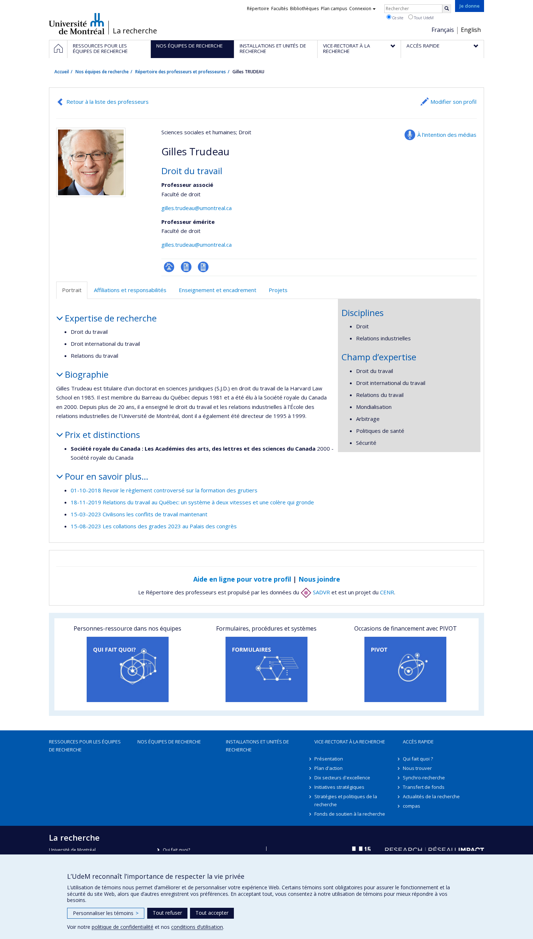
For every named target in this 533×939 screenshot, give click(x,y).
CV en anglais (203, 266)
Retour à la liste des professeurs (107, 101)
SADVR (320, 592)
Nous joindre (319, 579)
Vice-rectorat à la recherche (349, 741)
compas (411, 806)
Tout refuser (167, 912)
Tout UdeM (423, 17)
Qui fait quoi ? (418, 758)
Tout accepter (211, 912)
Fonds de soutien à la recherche (349, 814)
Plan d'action (328, 768)
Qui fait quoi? (176, 850)
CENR (387, 592)
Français (442, 30)
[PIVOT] (405, 669)
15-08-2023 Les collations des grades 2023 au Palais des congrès (154, 526)
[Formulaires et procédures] (266, 669)
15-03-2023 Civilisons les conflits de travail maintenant (139, 514)
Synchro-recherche (424, 777)
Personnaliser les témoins (106, 913)
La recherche (135, 30)
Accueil (61, 72)
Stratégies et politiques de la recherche (345, 800)
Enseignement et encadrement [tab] (217, 290)
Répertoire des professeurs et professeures (180, 72)
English (471, 30)
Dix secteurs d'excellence (342, 777)
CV (186, 266)
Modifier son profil (453, 101)
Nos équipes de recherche (102, 72)
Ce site (397, 17)
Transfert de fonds (424, 787)
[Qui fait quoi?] (127, 669)
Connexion (360, 8)
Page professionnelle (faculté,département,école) (169, 266)
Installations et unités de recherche (257, 745)
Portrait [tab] (72, 290)
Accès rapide (418, 741)
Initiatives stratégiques (339, 787)
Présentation (328, 758)
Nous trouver (417, 768)
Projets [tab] (278, 290)
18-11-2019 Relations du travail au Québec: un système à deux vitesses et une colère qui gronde (192, 502)
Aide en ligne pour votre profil (242, 579)
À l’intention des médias (446, 134)
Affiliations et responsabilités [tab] (130, 290)
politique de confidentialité (122, 926)
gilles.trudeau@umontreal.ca (196, 208)
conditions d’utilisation (197, 926)
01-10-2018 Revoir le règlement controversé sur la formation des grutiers (164, 490)
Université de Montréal (76, 23)
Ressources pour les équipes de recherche (85, 745)
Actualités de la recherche (431, 796)
